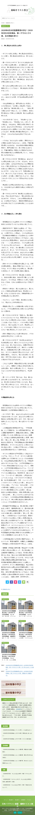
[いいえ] (33, 811)
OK (15, 812)
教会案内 (11, 799)
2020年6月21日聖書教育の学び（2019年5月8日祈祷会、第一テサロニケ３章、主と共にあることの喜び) (20, 667)
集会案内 (17, 799)
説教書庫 (18, 709)
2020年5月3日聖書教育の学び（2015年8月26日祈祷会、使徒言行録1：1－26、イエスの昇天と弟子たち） (8, 636)
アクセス (29, 799)
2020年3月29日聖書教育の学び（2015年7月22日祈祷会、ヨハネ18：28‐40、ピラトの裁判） (9, 614)
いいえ (19, 812)
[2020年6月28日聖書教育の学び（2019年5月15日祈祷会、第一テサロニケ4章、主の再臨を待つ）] (19, 582)
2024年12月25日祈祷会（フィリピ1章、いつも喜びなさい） (17, 730)
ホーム (5, 799)
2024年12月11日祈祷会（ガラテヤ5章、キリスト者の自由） (17, 738)
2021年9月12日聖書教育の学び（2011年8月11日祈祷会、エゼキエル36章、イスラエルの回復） (25, 636)
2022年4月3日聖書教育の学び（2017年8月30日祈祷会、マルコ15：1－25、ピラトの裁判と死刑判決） (25, 614)
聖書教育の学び (6, 589)
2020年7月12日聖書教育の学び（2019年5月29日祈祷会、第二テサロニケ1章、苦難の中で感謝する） (19, 673)
